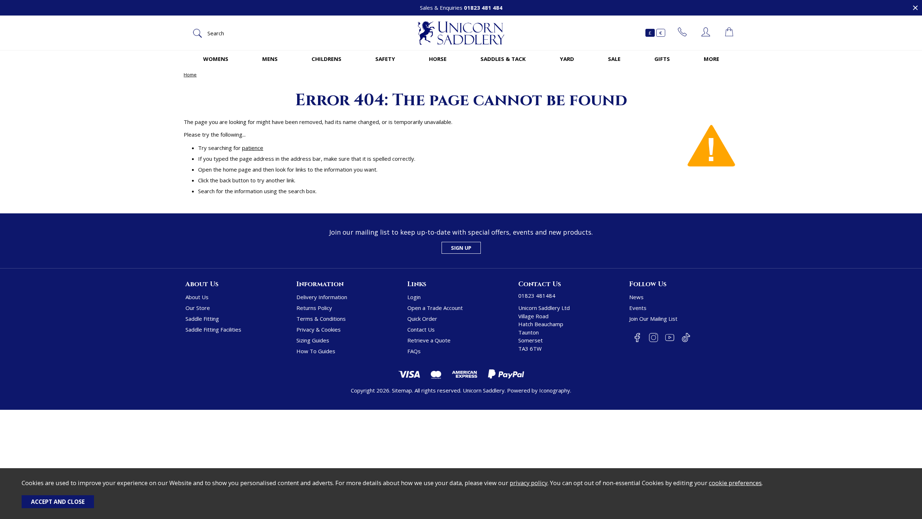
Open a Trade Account (435, 307)
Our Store (197, 307)
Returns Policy (314, 307)
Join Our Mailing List (653, 318)
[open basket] (729, 32)
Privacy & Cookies (318, 329)
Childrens (326, 58)
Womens (215, 58)
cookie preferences (735, 483)
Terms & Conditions (321, 318)
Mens (270, 58)
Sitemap (402, 390)
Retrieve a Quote (429, 340)
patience (252, 147)
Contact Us (421, 329)
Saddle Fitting (202, 318)
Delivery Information (321, 297)
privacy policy (528, 483)
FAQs (414, 351)
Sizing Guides (312, 340)
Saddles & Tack (503, 58)
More (711, 58)
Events (637, 307)
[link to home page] (461, 33)
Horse (438, 58)
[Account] (705, 32)
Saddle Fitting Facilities (213, 329)
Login (414, 297)
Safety (385, 58)
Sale (614, 58)
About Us (197, 297)
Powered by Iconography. (539, 390)
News (636, 297)
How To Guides (315, 351)
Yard (567, 58)
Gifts (662, 58)
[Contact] (682, 32)
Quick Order (422, 318)
